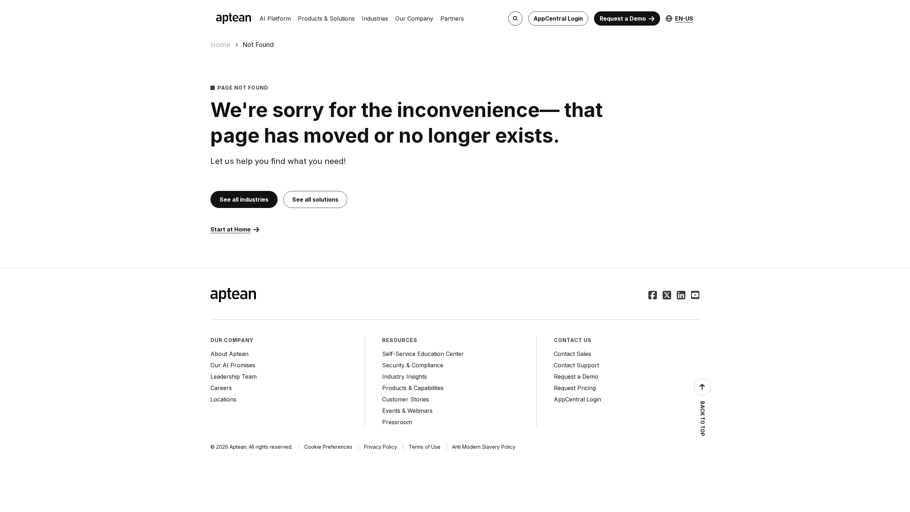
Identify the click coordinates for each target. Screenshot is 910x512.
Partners (452, 18)
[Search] (515, 18)
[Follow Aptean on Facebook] (652, 295)
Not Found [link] (258, 44)
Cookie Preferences (328, 447)
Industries (375, 18)
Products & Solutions (326, 18)
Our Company (414, 18)
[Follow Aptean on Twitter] (667, 295)
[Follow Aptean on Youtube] (695, 295)
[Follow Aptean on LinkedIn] (681, 295)
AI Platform (275, 18)
